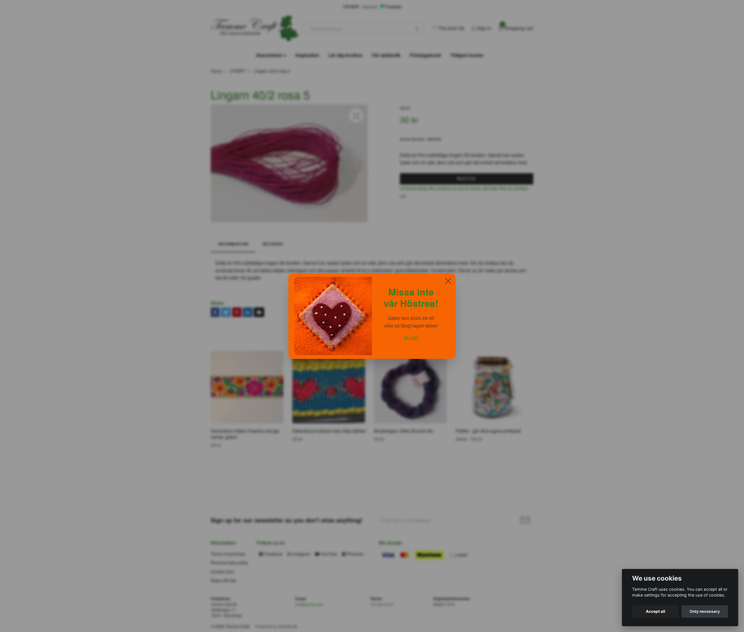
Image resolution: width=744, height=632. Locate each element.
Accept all (655, 611)
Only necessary (705, 611)
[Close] (448, 281)
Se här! (411, 337)
